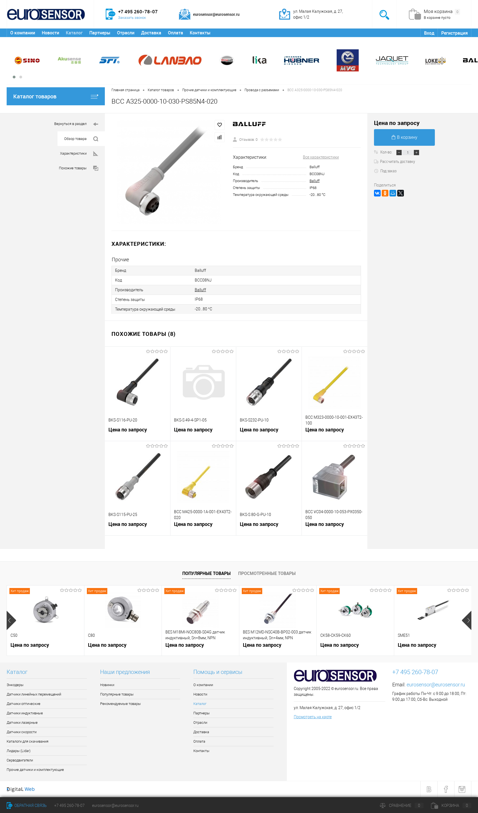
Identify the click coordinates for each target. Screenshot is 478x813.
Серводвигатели (20, 760)
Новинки (107, 685)
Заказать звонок (132, 18)
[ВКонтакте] (377, 193)
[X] (400, 193)
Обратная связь (30, 805)
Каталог (74, 33)
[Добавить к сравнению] (220, 137)
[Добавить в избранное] (220, 125)
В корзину (407, 137)
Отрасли (125, 33)
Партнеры (99, 33)
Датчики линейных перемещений (34, 694)
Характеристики (73, 153)
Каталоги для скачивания (27, 741)
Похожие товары (73, 168)
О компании (22, 33)
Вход (429, 33)
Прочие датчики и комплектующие (35, 770)
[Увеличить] (168, 172)
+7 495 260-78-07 (69, 805)
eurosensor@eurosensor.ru (436, 684)
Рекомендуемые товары (120, 704)
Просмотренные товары (267, 573)
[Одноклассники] (385, 193)
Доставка (151, 33)
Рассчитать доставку (397, 161)
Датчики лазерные (22, 722)
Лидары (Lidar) (18, 751)
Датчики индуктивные (25, 713)
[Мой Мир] (392, 193)
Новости (50, 33)
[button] (14, 77)
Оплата (175, 33)
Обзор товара (75, 139)
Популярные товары (206, 573)
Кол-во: (386, 152)
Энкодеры (15, 685)
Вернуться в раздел (70, 124)
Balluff (314, 181)
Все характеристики (321, 157)
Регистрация (454, 33)
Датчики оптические (23, 704)
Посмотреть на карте (313, 717)
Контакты (200, 33)
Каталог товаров (34, 96)
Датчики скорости (22, 732)
